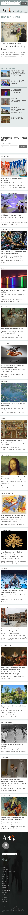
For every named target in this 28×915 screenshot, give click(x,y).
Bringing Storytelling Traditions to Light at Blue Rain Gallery (12, 366)
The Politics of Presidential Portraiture (13, 752)
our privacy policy (5, 907)
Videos (4, 883)
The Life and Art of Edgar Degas (12, 328)
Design (4, 418)
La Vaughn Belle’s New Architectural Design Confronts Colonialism (12, 300)
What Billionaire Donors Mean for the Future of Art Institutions (18, 73)
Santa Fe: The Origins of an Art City (12, 524)
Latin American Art (9, 193)
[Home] (7, 10)
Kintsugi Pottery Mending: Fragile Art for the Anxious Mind (13, 332)
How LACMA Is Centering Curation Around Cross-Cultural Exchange (12, 257)
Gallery (4, 268)
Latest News (6, 879)
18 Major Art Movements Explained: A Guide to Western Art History (13, 478)
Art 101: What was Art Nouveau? (11, 183)
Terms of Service (21, 910)
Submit (24, 3)
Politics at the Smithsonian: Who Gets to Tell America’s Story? (18, 110)
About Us (5, 865)
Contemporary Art (9, 230)
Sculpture (5, 343)
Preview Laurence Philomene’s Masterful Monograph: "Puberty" (11, 823)
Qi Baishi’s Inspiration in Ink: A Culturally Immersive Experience (11, 337)
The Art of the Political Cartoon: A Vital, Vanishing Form (13, 46)
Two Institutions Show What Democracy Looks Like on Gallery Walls (13, 634)
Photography (6, 722)
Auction (4, 757)
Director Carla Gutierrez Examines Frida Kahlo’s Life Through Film (14, 223)
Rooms (4, 899)
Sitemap (5, 869)
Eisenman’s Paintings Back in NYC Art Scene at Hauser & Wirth (13, 827)
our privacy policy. (5, 909)
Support (5, 867)
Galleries (5, 895)
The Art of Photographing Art (10, 749)
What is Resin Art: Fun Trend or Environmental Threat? (11, 716)
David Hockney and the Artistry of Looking (18, 81)
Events (4, 881)
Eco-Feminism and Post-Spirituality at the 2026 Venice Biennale (14, 252)
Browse (4, 893)
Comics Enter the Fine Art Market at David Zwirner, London (13, 591)
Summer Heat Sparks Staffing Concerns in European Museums (11, 630)
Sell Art (4, 902)
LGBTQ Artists (6, 796)
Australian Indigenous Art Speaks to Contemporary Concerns (12, 521)
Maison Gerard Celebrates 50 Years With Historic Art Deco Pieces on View (13, 186)
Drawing (4, 568)
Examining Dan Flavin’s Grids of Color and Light (17, 90)
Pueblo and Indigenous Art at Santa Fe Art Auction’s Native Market (13, 516)
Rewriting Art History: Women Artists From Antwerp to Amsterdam (13, 668)
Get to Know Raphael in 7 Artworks (12, 413)
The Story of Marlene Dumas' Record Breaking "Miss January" (13, 789)
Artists (4, 897)
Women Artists (7, 645)
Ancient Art (6, 530)
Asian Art (5, 307)
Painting (4, 382)
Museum (4, 607)
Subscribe (23, 146)
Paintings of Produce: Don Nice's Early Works (18, 100)
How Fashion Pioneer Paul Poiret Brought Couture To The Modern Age (13, 448)
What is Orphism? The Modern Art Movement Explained (12, 711)
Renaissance (6, 455)
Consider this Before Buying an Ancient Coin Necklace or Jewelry (13, 562)
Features (5, 877)
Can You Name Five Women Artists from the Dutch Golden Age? (12, 673)
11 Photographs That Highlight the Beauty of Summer (12, 677)
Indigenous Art (7, 493)
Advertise (5, 888)
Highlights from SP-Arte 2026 (11, 215)
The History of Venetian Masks (17, 117)
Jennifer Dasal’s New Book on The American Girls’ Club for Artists (12, 818)
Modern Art (6, 684)
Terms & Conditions (8, 871)
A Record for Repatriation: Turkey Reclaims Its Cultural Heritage (12, 557)
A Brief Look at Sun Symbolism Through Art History (11, 553)
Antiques (5, 156)
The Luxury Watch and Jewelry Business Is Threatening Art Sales (12, 780)
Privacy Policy (14, 910)
